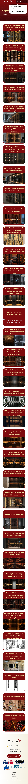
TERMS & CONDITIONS (14, 778)
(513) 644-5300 (14, 746)
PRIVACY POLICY (14, 776)
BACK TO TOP (13, 756)
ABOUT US (14, 772)
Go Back (5, 14)
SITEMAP (14, 774)
